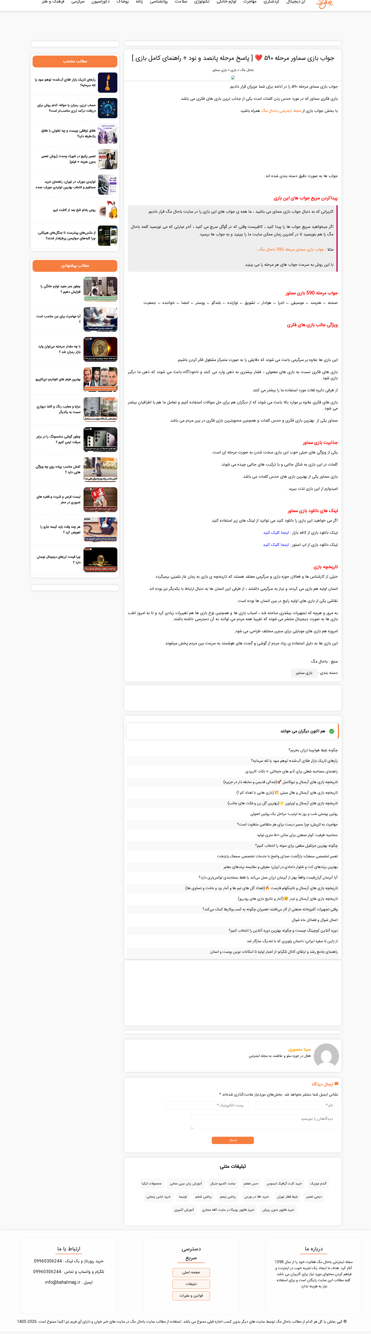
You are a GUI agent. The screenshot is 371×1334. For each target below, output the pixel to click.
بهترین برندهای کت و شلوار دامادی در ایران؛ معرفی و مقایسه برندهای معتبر (281, 867)
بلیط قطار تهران (287, 1197)
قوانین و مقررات (191, 1296)
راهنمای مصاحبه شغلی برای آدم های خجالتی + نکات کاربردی (291, 771)
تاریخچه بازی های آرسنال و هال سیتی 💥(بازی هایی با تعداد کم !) (287, 793)
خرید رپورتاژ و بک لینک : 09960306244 (68, 1261)
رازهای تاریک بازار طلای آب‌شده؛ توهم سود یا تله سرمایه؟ (294, 761)
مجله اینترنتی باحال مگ (281, 111)
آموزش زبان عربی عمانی (186, 1183)
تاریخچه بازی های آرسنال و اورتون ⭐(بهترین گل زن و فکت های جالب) (283, 803)
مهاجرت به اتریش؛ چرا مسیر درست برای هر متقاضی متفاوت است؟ (287, 824)
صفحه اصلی (191, 1273)
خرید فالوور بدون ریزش (278, 1210)
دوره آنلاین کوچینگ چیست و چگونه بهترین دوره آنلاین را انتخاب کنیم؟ (283, 931)
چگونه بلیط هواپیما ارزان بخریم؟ (313, 750)
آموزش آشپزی (184, 1210)
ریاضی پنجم (228, 1197)
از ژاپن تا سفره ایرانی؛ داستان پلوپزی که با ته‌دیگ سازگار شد (292, 941)
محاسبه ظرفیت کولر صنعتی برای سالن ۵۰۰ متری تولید (297, 835)
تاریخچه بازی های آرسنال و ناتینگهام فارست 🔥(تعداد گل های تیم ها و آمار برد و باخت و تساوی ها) (262, 888)
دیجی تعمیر (314, 1197)
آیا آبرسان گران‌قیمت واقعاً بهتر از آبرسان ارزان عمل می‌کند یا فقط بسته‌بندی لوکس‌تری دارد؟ (268, 878)
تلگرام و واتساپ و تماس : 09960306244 (68, 1272)
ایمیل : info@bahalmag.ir (69, 1282)
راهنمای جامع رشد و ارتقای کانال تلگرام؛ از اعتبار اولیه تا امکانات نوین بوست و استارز (274, 952)
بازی (233, 70)
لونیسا (183, 1197)
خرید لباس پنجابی (158, 1197)
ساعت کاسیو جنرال (222, 1183)
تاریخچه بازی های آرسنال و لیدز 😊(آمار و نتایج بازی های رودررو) (288, 899)
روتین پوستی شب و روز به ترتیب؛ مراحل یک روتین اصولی (294, 814)
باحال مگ (247, 70)
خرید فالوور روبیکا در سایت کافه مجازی (228, 1210)
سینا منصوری (299, 1049)
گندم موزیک (318, 1183)
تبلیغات (191, 1284)
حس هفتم (251, 1183)
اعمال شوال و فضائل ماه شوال (315, 920)
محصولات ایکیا (152, 1183)
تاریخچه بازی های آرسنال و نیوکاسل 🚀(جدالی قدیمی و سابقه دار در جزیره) (280, 782)
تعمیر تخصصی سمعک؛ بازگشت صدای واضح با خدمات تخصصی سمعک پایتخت (277, 856)
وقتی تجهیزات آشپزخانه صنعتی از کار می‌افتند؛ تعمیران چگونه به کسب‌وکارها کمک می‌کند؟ (270, 909)
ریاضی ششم (203, 1197)
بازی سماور (219, 70)
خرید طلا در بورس (256, 1197)
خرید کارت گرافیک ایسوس (284, 1183)
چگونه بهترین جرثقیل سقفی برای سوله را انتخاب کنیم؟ (296, 846)
